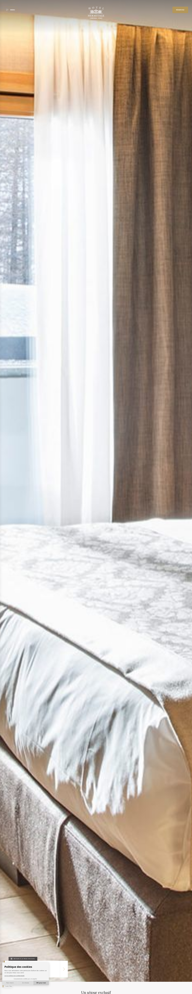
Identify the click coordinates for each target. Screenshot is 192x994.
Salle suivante (64, 969)
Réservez (180, 10)
